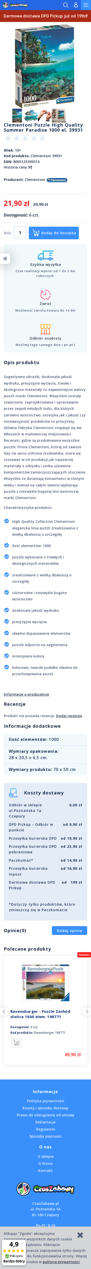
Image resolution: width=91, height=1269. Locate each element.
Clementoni (35, 179)
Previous (4, 1011)
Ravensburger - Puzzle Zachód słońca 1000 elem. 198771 (40, 1014)
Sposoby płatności (45, 1136)
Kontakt (45, 1170)
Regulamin (45, 1129)
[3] (25, 139)
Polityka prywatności (45, 1100)
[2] (16, 139)
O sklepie (46, 1156)
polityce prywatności (61, 1261)
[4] (34, 139)
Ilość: (8, 232)
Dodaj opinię (69, 930)
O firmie (45, 1163)
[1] (8, 139)
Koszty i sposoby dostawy (45, 1108)
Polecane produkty (27, 949)
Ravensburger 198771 (49, 1032)
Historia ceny (16, 167)
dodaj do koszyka (58, 232)
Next (87, 1011)
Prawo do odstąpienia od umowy (46, 1115)
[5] (42, 139)
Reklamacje (45, 1122)
